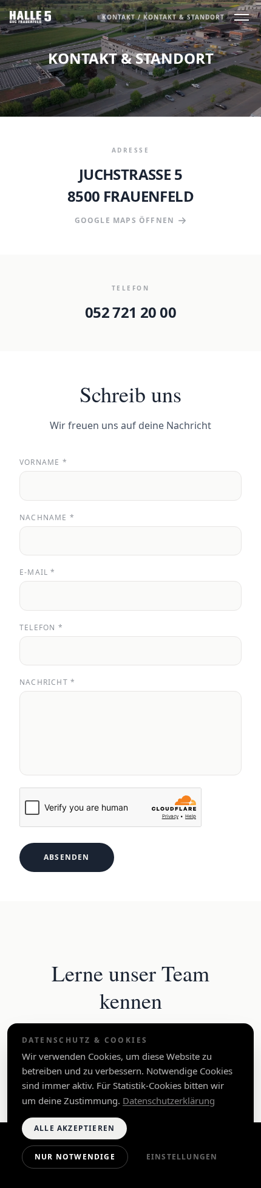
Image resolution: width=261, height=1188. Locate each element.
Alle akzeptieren (74, 1128)
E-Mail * (37, 572)
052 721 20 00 (130, 312)
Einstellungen (182, 1157)
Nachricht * (47, 682)
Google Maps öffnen (125, 220)
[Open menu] (241, 17)
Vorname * (43, 462)
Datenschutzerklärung (169, 1100)
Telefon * (41, 628)
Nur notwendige (75, 1157)
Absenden (67, 857)
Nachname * (47, 518)
